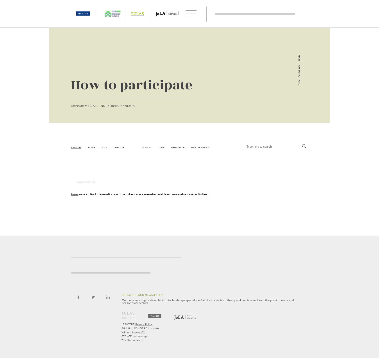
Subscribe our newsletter (142, 295)
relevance (178, 147)
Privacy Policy (143, 324)
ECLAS (137, 13)
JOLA (167, 13)
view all (76, 147)
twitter (93, 297)
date (161, 147)
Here (74, 194)
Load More (85, 182)
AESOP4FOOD (112, 13)
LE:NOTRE (83, 13)
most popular (200, 147)
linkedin (108, 297)
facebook (78, 297)
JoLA (104, 147)
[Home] (255, 13)
